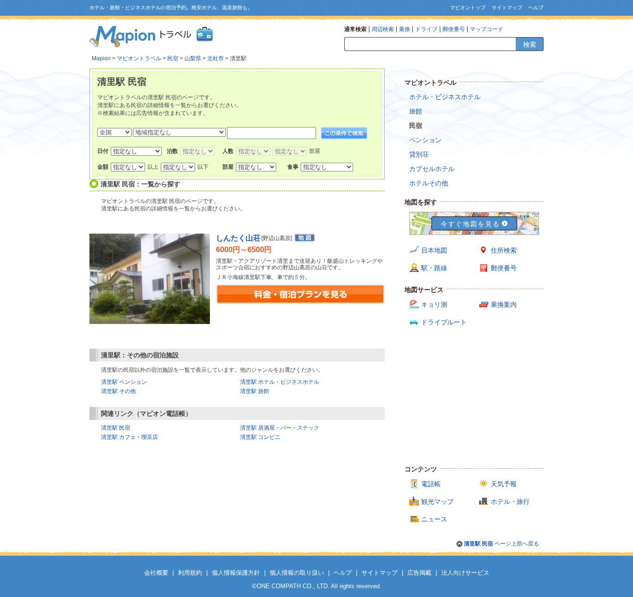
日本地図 (434, 250)
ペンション (425, 140)
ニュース (434, 519)
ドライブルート (444, 322)
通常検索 (355, 29)
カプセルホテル (432, 168)
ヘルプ (536, 7)
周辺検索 (383, 29)
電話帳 (431, 484)
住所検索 (504, 250)
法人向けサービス (465, 572)
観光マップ (437, 501)
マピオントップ (468, 7)
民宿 (172, 58)
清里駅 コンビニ (260, 437)
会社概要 (156, 572)
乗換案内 (504, 304)
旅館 (415, 111)
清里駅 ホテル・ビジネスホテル (279, 382)
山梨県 (192, 58)
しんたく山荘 (238, 238)
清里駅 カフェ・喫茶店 (129, 437)
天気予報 (504, 484)
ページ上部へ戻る (501, 543)
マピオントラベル (139, 58)
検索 (529, 44)
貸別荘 (419, 154)
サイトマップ (507, 7)
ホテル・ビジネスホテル (445, 97)
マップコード (486, 29)
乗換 (404, 29)
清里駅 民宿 (115, 428)
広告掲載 (419, 572)
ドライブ (426, 29)
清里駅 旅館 (254, 391)
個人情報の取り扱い (297, 572)
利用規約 (190, 572)
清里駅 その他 (118, 391)
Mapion (101, 58)
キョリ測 (434, 304)
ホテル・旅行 (510, 501)
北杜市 (215, 58)
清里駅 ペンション (124, 382)
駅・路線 (434, 268)
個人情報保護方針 (236, 572)
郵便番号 (454, 29)
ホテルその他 (428, 183)
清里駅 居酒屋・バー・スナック (279, 428)
